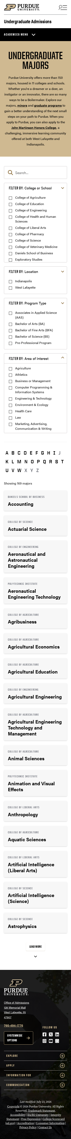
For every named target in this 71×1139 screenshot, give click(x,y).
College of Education (29, 203)
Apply (10, 1065)
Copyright (13, 1106)
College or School (30, 187)
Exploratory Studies (28, 259)
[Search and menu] (62, 7)
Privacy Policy (27, 1127)
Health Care (23, 411)
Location (23, 271)
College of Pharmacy (29, 234)
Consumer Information (50, 1123)
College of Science (28, 240)
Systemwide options (14, 1038)
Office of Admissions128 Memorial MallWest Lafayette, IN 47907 (16, 1009)
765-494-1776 (13, 1025)
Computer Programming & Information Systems (33, 389)
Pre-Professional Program (33, 342)
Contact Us (45, 1127)
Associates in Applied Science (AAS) (36, 315)
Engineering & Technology (33, 398)
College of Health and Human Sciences (35, 219)
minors (22, 105)
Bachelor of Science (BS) (32, 336)
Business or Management (32, 381)
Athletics (21, 374)
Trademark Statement (41, 1111)
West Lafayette (25, 287)
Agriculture (23, 368)
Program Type (27, 303)
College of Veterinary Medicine (36, 246)
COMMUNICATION (18, 1085)
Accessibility (17, 1115)
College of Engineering (31, 210)
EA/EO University (38, 1115)
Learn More (35, 500)
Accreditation (25, 1123)
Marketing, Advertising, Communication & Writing (33, 426)
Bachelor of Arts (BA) (30, 323)
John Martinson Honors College (33, 127)
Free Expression (31, 1119)
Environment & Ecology (31, 404)
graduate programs (48, 105)
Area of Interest (29, 358)
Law (18, 417)
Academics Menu (16, 34)
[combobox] (35, 172)
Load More (35, 946)
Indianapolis (23, 281)
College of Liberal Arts (30, 227)
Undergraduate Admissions (27, 21)
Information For (18, 1075)
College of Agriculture (30, 197)
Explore (12, 1056)
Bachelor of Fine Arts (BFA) (34, 330)
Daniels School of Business (34, 253)
